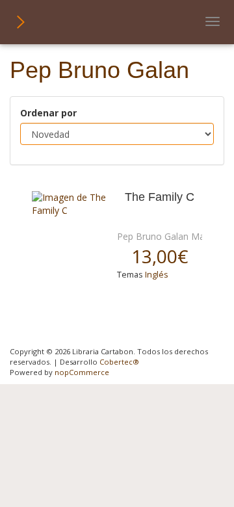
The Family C (159, 197)
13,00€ (159, 256)
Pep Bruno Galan (152, 236)
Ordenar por (48, 113)
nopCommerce (82, 372)
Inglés (156, 274)
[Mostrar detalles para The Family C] (69, 204)
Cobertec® (119, 362)
